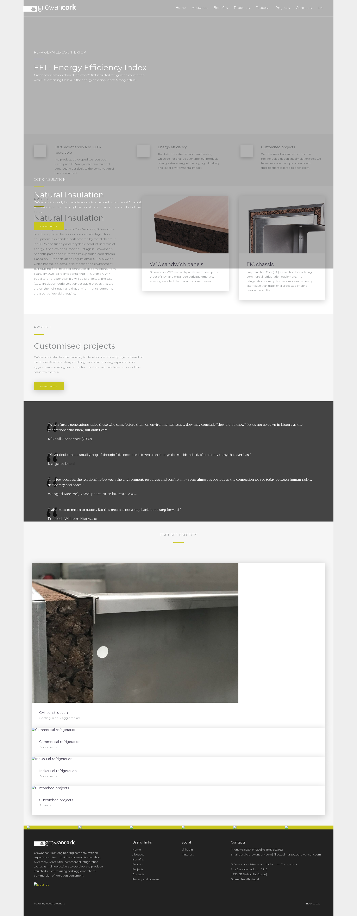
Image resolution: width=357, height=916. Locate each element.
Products (242, 8)
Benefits (221, 8)
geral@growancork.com (255, 854)
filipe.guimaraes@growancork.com (297, 854)
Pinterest (188, 854)
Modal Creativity (55, 903)
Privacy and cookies (145, 879)
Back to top (313, 903)
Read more (48, 226)
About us (199, 8)
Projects (282, 8)
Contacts (304, 8)
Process (262, 8)
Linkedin (187, 849)
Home (181, 8)
